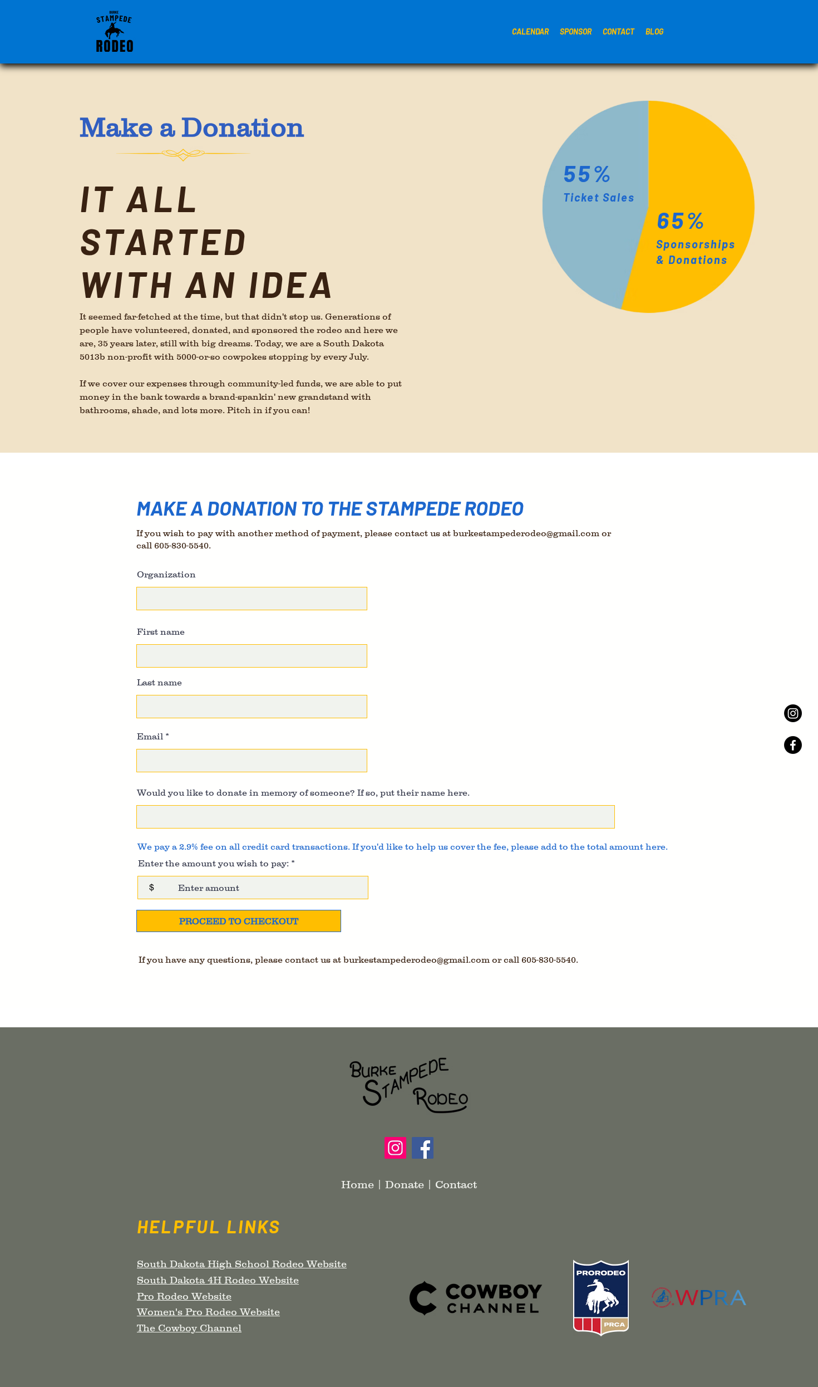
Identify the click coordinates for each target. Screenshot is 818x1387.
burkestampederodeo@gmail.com (526, 533)
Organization (166, 574)
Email (150, 736)
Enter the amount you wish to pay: (213, 863)
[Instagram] (793, 713)
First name (161, 631)
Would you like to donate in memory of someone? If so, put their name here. (303, 792)
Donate (404, 1184)
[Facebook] (793, 745)
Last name (159, 682)
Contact (456, 1184)
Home (357, 1184)
